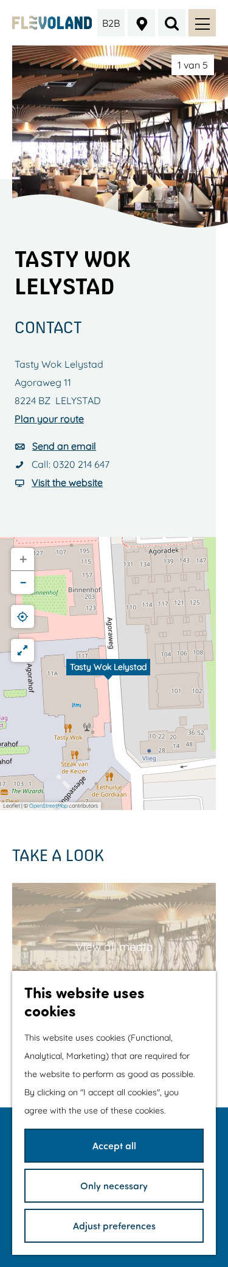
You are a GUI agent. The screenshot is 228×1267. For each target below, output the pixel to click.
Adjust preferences (114, 1225)
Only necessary (114, 1185)
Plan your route (49, 419)
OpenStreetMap (48, 805)
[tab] (192, 65)
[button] (108, 673)
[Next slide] (205, 141)
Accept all (114, 1145)
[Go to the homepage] (52, 23)
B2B (111, 23)
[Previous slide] (35, 141)
